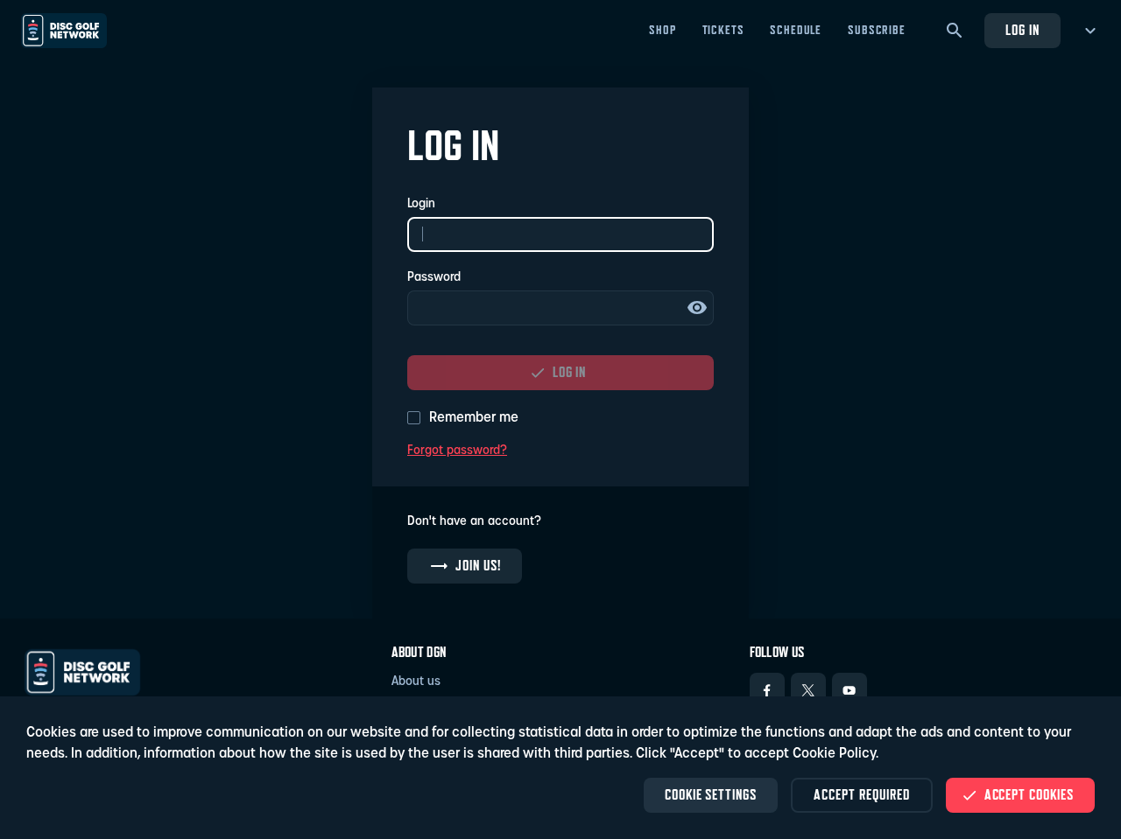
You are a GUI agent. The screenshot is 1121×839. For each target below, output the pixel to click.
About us (416, 682)
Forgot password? (457, 451)
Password (434, 277)
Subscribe (877, 30)
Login (421, 204)
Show (697, 307)
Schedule (795, 30)
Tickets (723, 30)
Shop (662, 30)
